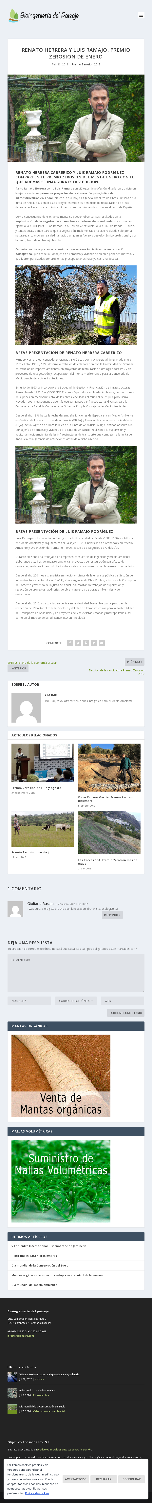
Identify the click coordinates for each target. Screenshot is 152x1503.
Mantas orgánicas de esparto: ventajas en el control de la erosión (57, 1275)
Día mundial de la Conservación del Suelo (39, 1265)
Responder (112, 915)
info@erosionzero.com (21, 1335)
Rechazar (103, 1479)
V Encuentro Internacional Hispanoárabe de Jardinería (48, 1246)
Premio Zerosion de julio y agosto (36, 788)
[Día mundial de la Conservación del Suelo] (12, 1409)
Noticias (39, 1379)
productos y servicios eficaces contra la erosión (64, 1449)
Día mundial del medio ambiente (34, 1285)
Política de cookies (37, 1493)
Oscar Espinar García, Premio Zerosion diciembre (106, 799)
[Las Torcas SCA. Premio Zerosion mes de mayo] (109, 832)
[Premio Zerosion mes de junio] (42, 828)
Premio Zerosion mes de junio (33, 852)
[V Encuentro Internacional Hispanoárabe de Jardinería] (12, 1377)
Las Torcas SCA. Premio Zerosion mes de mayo (107, 861)
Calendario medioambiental (49, 1411)
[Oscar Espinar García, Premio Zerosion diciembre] (109, 768)
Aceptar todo (75, 1479)
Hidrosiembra (41, 1395)
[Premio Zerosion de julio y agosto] (42, 763)
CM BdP (51, 695)
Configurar (132, 1479)
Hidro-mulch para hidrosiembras (34, 1256)
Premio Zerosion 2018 (86, 64)
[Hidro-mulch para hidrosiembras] (12, 1393)
